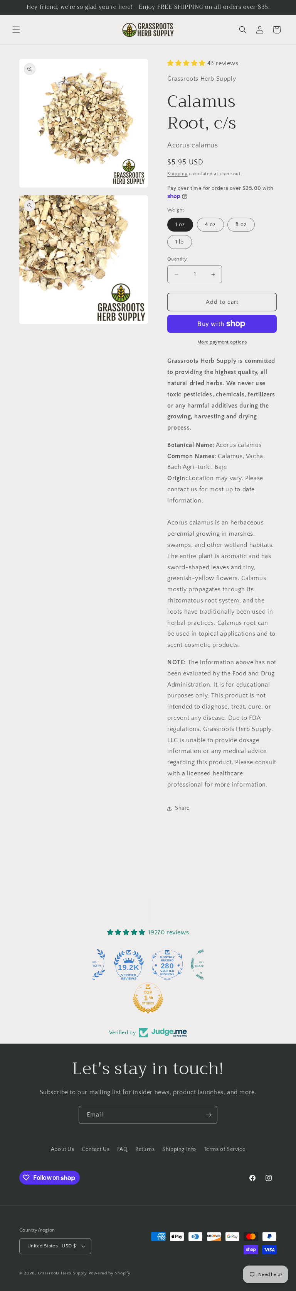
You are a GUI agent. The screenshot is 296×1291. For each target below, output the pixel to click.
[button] (16, 29)
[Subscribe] (208, 1115)
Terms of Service (225, 1149)
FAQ (122, 1149)
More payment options (222, 342)
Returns (145, 1149)
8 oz (241, 225)
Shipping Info (179, 1149)
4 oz (210, 225)
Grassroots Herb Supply (62, 1273)
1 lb (179, 242)
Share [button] (182, 808)
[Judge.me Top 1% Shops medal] (111, 998)
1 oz (180, 225)
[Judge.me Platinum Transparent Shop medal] (169, 964)
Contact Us (95, 1149)
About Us (62, 1149)
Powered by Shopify (110, 1273)
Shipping (177, 173)
